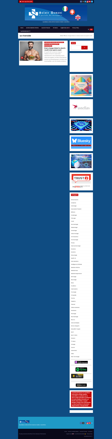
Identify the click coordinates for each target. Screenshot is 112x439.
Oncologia (73, 292)
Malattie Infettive (75, 267)
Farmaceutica (74, 236)
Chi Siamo (55, 27)
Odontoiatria (74, 289)
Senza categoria (75, 326)
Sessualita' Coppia (75, 329)
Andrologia (54, 42)
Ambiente (73, 203)
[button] (88, 29)
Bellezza (73, 212)
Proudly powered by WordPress (26, 433)
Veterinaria (74, 350)
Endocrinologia (60, 42)
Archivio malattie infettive (32, 27)
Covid (72, 221)
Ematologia (74, 230)
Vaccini (73, 347)
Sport (72, 332)
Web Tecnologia (75, 356)
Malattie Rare (74, 270)
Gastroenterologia (75, 246)
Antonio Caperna (57, 52)
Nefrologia (73, 276)
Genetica (73, 249)
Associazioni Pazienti (76, 209)
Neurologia (52, 44)
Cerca (73, 43)
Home (21, 27)
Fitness (73, 243)
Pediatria (73, 301)
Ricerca (57, 44)
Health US (46, 44)
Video (72, 353)
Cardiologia (74, 215)
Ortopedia (73, 295)
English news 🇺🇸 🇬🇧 (65, 27)
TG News (73, 341)
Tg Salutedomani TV (25, 31)
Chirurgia (73, 218)
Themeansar (43, 433)
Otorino (73, 298)
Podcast (73, 304)
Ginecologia (74, 255)
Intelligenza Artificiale (76, 264)
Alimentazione (47, 42)
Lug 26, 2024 (49, 52)
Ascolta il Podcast (46, 27)
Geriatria (73, 252)
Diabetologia (74, 227)
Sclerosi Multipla (75, 323)
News (72, 283)
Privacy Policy (75, 27)
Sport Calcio (74, 335)
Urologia (73, 344)
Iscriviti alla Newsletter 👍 (80, 433)
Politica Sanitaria (75, 307)
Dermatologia (74, 224)
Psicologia (73, 313)
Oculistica (73, 286)
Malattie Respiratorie (76, 273)
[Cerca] (84, 47)
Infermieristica (74, 261)
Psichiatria (73, 310)
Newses (37, 433)
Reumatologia (74, 316)
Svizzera (73, 338)
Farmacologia (74, 239)
